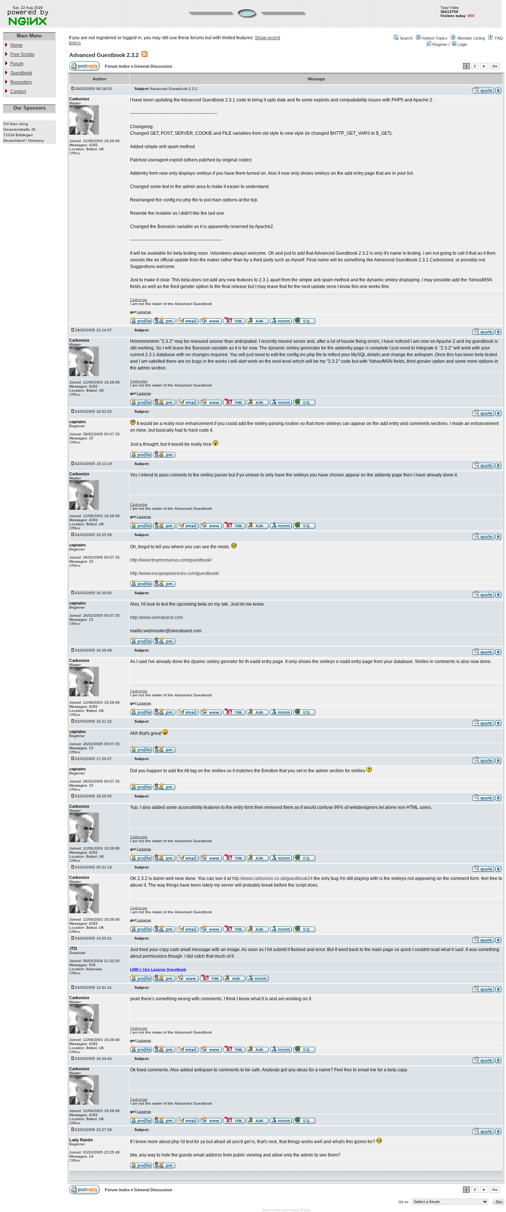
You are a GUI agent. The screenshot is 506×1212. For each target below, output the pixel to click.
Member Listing (471, 38)
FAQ (499, 38)
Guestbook (21, 73)
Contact (18, 91)
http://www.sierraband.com (156, 617)
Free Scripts (22, 54)
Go (494, 66)
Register (439, 44)
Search (406, 38)
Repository (21, 82)
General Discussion (153, 66)
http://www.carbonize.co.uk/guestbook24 (272, 878)
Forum (16, 63)
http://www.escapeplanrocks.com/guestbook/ (174, 573)
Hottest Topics (434, 38)
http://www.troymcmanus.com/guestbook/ (171, 560)
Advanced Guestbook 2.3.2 (104, 55)
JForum (305, 1210)
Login (461, 44)
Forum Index (118, 66)
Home (16, 45)
